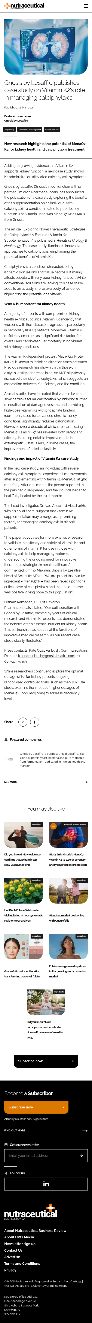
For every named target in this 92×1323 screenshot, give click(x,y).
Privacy (10, 1270)
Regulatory (9, 130)
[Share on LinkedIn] (22, 722)
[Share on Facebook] (34, 722)
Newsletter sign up (20, 1244)
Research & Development (30, 130)
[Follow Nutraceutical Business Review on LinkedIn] (46, 1185)
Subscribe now (30, 1061)
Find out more (14, 1130)
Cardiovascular (51, 130)
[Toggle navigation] (86, 6)
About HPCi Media (19, 1237)
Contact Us (13, 1250)
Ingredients (36, 824)
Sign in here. (41, 1118)
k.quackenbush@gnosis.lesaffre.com (46, 656)
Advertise (12, 1257)
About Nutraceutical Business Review (35, 1231)
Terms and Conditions (22, 1264)
